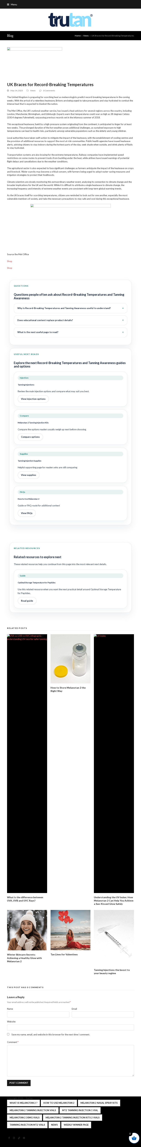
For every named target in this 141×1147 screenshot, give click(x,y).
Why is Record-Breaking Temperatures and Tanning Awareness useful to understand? (64, 308)
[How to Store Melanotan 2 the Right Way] (71, 658)
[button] (12, 4)
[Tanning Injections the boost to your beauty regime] (114, 938)
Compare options (30, 436)
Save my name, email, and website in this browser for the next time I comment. (51, 1034)
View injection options (33, 399)
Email (74, 1008)
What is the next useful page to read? (37, 332)
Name (10, 1008)
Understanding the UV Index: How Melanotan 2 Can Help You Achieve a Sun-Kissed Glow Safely (113, 900)
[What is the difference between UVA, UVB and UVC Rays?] (27, 763)
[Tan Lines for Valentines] (71, 930)
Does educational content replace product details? (45, 320)
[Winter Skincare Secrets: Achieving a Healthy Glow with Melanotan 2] (27, 930)
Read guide (27, 600)
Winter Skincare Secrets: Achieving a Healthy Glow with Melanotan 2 (24, 958)
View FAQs (26, 513)
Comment (12, 1042)
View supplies (28, 475)
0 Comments (49, 90)
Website (11, 1021)
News (33, 90)
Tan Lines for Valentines (64, 954)
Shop (9, 261)
